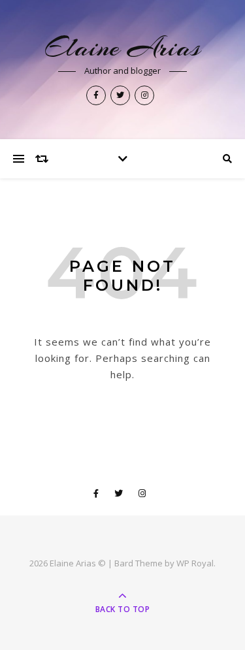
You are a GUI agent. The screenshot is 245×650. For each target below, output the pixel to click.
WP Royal (195, 563)
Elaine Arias (122, 47)
